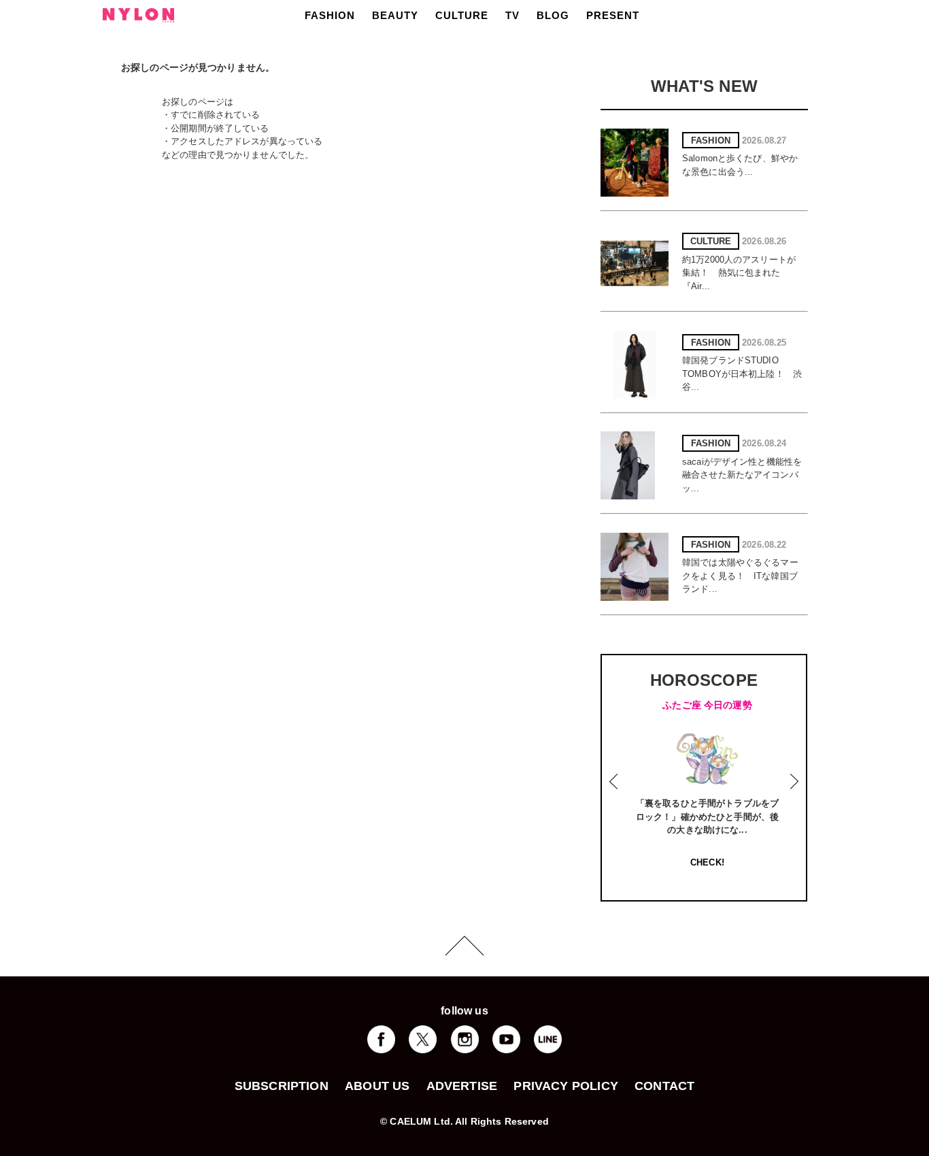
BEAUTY (395, 15)
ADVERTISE (462, 1086)
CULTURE (461, 15)
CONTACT (664, 1086)
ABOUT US (377, 1086)
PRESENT (612, 15)
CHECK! (707, 862)
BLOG (553, 15)
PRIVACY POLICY (565, 1086)
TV (512, 15)
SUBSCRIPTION (281, 1086)
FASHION (330, 15)
